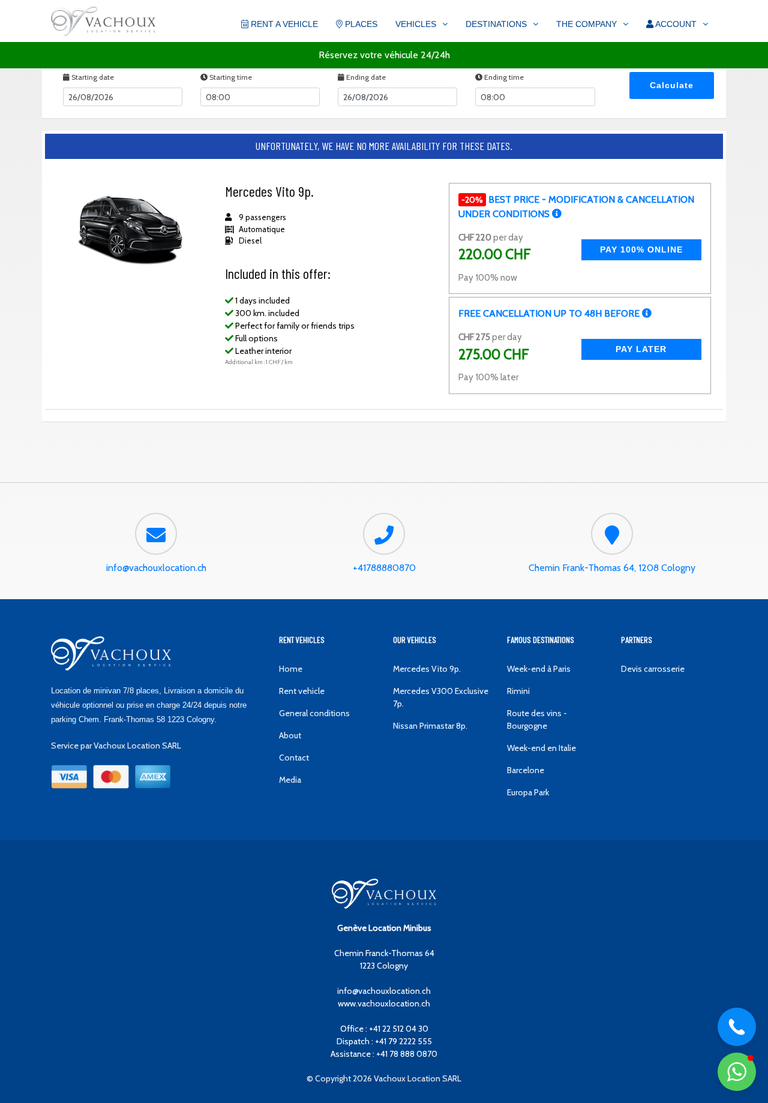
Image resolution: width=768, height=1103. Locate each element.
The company (586, 24)
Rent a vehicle (283, 24)
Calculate (672, 85)
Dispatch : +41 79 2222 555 (384, 1041)
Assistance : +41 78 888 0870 (384, 1053)
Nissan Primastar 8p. (430, 725)
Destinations (496, 24)
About (290, 735)
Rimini (518, 691)
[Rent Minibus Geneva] (103, 22)
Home (290, 668)
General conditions (314, 713)
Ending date (365, 77)
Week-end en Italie (541, 748)
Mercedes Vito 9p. (427, 668)
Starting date (92, 77)
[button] (737, 1072)
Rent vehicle (302, 691)
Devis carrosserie (653, 668)
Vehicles (415, 24)
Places (360, 24)
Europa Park (528, 792)
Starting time (230, 77)
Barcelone (525, 770)
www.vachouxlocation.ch (384, 1003)
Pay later (641, 349)
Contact (294, 757)
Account (675, 24)
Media (290, 779)
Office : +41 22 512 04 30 (384, 1028)
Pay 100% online (641, 249)
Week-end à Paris (539, 668)
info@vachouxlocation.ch (384, 990)
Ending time (503, 77)
